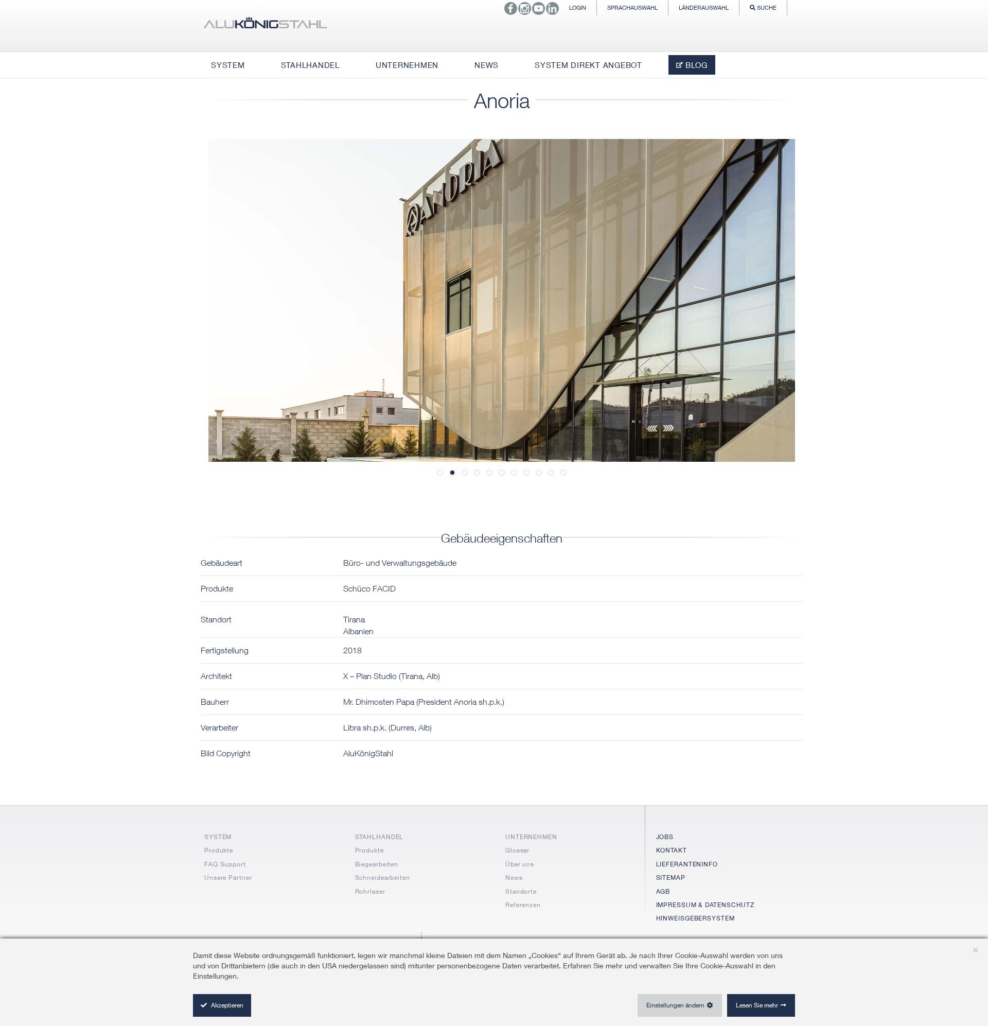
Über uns (519, 864)
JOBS (665, 837)
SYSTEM (218, 837)
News (514, 877)
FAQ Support (225, 864)
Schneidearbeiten (382, 877)
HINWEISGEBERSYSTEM (695, 918)
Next (764, 300)
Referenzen (523, 905)
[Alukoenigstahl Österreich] (265, 25)
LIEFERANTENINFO (687, 864)
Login (577, 7)
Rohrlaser (370, 891)
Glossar (517, 850)
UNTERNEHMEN (531, 837)
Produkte (218, 850)
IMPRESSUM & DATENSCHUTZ (705, 905)
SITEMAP (670, 877)
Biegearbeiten (377, 864)
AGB (663, 891)
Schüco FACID (369, 588)
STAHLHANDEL (379, 837)
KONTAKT (671, 850)
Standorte (521, 891)
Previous (239, 300)
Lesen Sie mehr (757, 1005)
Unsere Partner (228, 877)
